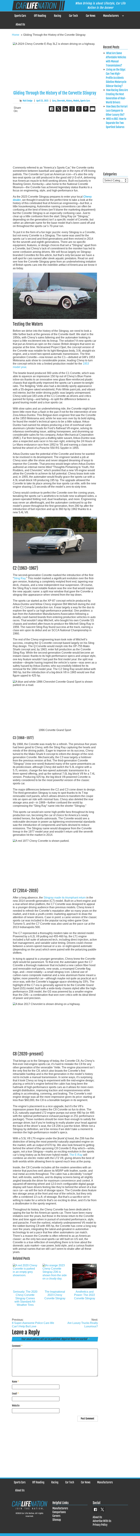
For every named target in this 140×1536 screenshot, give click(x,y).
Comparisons (59, 1512)
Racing (57, 15)
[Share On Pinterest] (85, 109)
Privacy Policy (100, 1524)
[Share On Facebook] (51, 109)
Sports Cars (20, 15)
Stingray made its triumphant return (65, 897)
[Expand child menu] (123, 16)
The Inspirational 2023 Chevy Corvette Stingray (54, 1295)
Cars (54, 100)
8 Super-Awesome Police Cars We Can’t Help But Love (33, 1323)
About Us (20, 24)
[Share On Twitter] (58, 109)
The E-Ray (75, 1154)
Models (76, 100)
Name (15, 1381)
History (69, 100)
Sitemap (56, 1519)
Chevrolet (61, 100)
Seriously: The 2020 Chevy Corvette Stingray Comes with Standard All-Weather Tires (25, 1298)
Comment (17, 1345)
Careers (56, 1516)
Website (15, 1405)
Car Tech (73, 15)
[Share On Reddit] (72, 109)
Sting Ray (19, 578)
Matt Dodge (27, 100)
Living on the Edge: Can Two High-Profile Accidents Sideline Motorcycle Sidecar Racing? (116, 78)
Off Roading (40, 15)
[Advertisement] (55, 139)
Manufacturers (111, 15)
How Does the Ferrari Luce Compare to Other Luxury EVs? (117, 110)
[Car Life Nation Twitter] (102, 1509)
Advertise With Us (102, 1521)
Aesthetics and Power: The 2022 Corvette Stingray (84, 1295)
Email (15, 1393)
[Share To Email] (92, 109)
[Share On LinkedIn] (65, 109)
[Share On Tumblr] (79, 109)
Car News (90, 15)
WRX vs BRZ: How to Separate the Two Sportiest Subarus (116, 123)
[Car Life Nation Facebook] (95, 1509)
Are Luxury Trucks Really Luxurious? (82, 1323)
